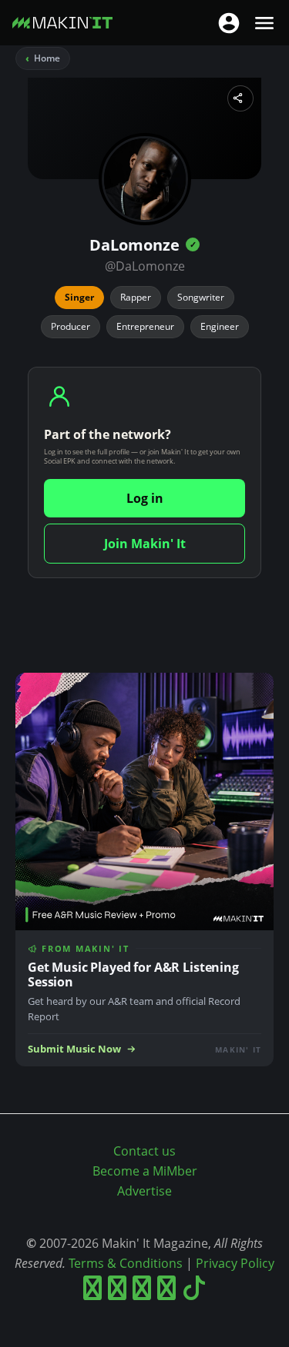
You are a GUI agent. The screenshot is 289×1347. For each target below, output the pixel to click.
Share (240, 98)
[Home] (62, 25)
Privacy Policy (235, 1263)
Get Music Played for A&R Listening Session (133, 974)
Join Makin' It (145, 543)
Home (47, 58)
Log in (144, 498)
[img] (193, 244)
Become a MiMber (144, 1170)
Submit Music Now (74, 1049)
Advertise (144, 1190)
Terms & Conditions (126, 1263)
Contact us (144, 1150)
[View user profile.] (145, 179)
